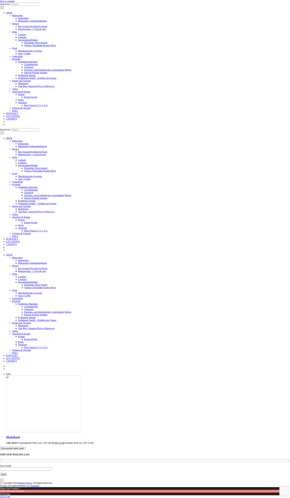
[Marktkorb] (44, 431)
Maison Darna (25, 483)
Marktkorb (13, 437)
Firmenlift (34, 485)
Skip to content (7, 1)
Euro (8, 494)
